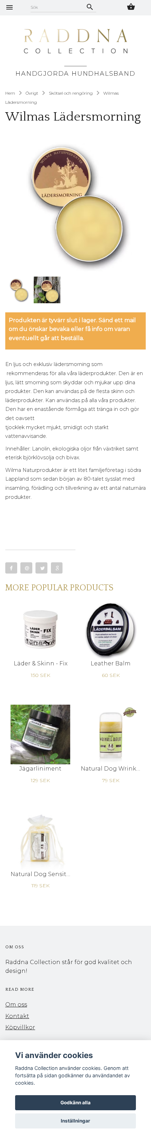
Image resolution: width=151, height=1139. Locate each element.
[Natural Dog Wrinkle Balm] (110, 734)
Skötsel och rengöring (71, 93)
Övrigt (32, 93)
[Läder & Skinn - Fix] (40, 628)
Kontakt (17, 1016)
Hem (10, 93)
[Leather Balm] (110, 628)
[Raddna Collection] (75, 48)
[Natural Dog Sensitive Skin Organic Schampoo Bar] (40, 839)
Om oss (16, 1004)
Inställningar (75, 1121)
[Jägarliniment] (40, 734)
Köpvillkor (20, 1027)
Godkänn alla (75, 1102)
